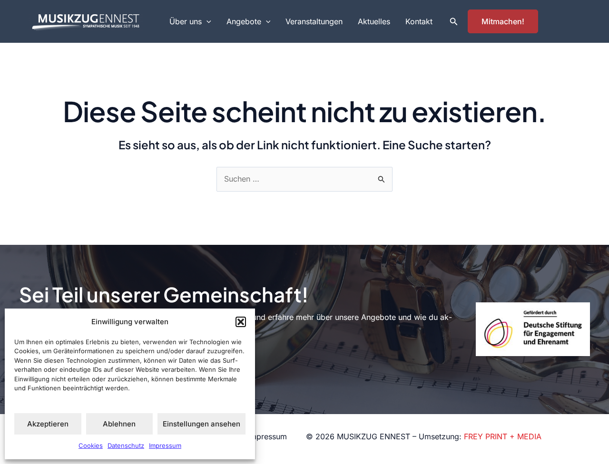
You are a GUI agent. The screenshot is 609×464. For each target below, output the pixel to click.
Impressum (165, 445)
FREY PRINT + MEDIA (502, 436)
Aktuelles (374, 21)
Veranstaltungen (314, 21)
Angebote (243, 21)
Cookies (91, 445)
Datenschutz (126, 445)
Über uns (185, 21)
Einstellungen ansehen (201, 423)
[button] (241, 322)
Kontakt (418, 21)
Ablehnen (119, 423)
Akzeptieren (48, 423)
